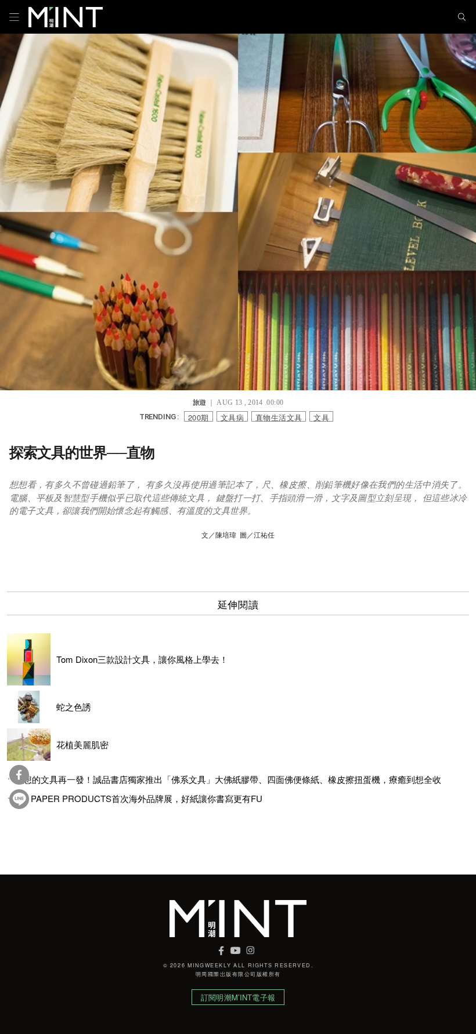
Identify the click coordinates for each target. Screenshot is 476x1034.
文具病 (232, 417)
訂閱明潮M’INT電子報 (238, 997)
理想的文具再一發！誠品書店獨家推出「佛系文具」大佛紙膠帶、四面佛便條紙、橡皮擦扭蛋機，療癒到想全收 (228, 779)
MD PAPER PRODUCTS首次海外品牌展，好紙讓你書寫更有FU (138, 798)
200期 (198, 417)
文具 (321, 417)
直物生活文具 (278, 417)
